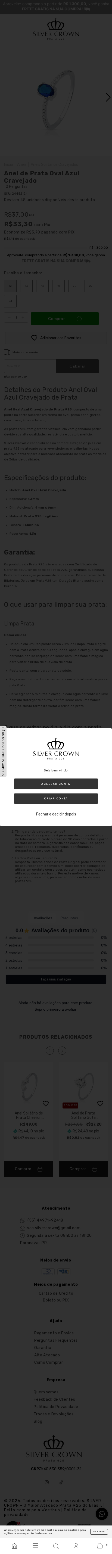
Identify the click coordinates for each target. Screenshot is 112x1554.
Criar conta (56, 798)
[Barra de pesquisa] (56, 1546)
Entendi (99, 1531)
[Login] (76, 1546)
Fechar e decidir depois (56, 814)
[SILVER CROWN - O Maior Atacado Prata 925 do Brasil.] (14, 1546)
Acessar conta (55, 784)
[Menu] (35, 1546)
